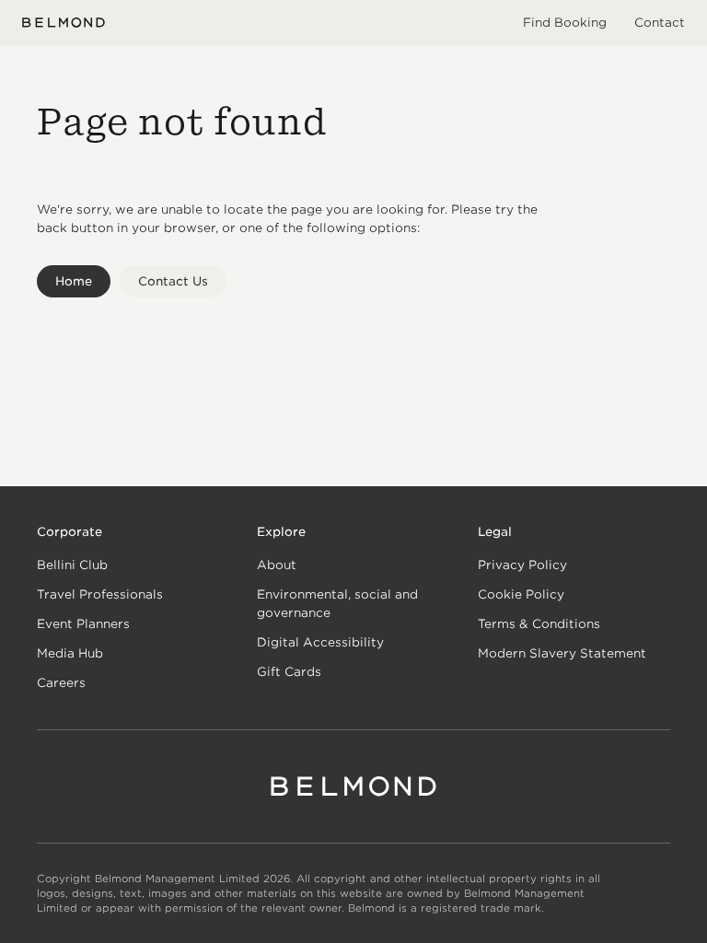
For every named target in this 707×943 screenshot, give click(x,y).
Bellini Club (72, 565)
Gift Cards (289, 672)
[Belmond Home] (63, 22)
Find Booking (565, 22)
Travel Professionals (100, 594)
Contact (659, 22)
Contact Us (173, 281)
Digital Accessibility (320, 642)
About (276, 565)
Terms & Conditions (539, 624)
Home (73, 281)
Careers (61, 683)
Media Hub (70, 653)
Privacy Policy (522, 565)
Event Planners (83, 624)
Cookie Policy (521, 594)
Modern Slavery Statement (562, 653)
